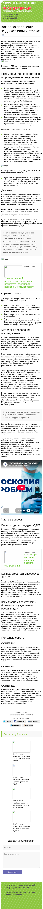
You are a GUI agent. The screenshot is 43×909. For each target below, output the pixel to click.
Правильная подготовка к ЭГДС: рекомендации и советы (21, 758)
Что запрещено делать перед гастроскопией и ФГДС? (21, 782)
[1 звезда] (11, 714)
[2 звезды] (13, 714)
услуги (32, 892)
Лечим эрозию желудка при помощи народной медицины (21, 828)
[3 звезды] (15, 714)
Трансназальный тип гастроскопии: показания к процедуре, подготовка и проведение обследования (19, 282)
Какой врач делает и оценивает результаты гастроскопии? (21, 805)
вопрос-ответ (20, 892)
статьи (8, 894)
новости (9, 892)
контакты (17, 894)
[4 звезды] (17, 714)
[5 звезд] (19, 714)
